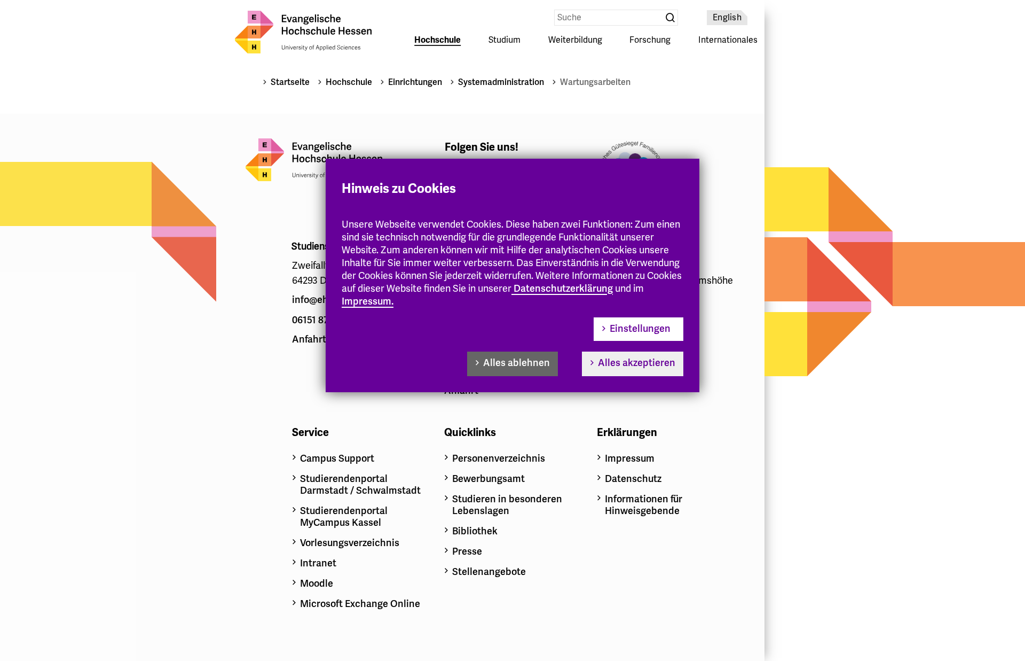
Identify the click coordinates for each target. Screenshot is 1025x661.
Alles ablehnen (516, 363)
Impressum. (367, 301)
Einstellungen (640, 329)
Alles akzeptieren (636, 363)
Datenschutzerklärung (563, 288)
